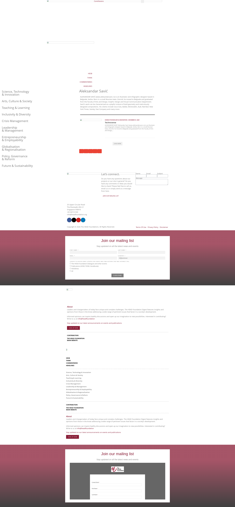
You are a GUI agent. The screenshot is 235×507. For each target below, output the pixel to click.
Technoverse (110, 122)
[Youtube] (78, 220)
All (72, 271)
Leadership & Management (12, 129)
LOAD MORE (117, 143)
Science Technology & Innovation (116, 120)
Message (139, 178)
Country (121, 255)
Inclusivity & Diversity (16, 114)
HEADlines (75, 269)
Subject (160, 173)
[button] (142, 1)
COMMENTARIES (86, 82)
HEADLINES (87, 86)
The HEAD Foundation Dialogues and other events (89, 264)
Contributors (99, 1)
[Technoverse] (91, 127)
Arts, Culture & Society (17, 101)
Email (148, 173)
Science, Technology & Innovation (15, 93)
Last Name (121, 250)
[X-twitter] (74, 220)
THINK (89, 78)
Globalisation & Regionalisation (14, 148)
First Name (74, 250)
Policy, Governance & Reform (14, 157)
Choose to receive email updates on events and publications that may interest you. (100, 261)
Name (138, 173)
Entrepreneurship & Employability (14, 138)
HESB (90, 73)
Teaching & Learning (16, 108)
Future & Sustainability (17, 166)
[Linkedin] (83, 220)
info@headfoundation (86, 319)
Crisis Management (15, 121)
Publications (85, 266)
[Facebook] (69, 220)
